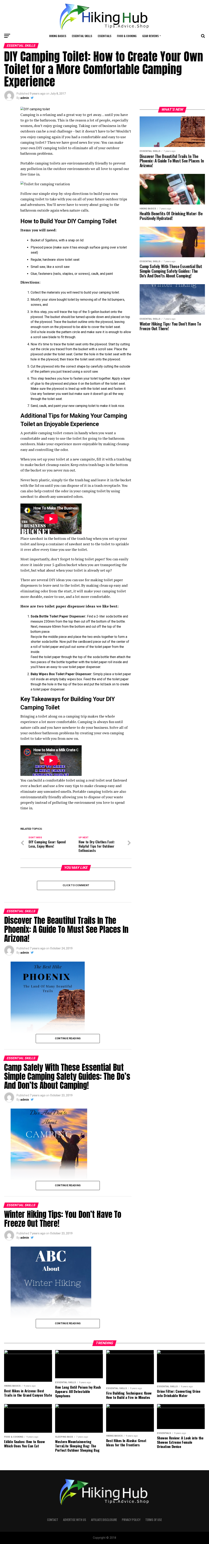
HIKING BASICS (57, 36)
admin (24, 97)
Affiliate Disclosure (104, 1519)
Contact (52, 1519)
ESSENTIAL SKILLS (82, 36)
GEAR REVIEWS (150, 36)
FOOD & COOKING (127, 36)
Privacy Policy (131, 1519)
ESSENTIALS (104, 36)
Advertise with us (74, 1519)
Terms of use (153, 1519)
